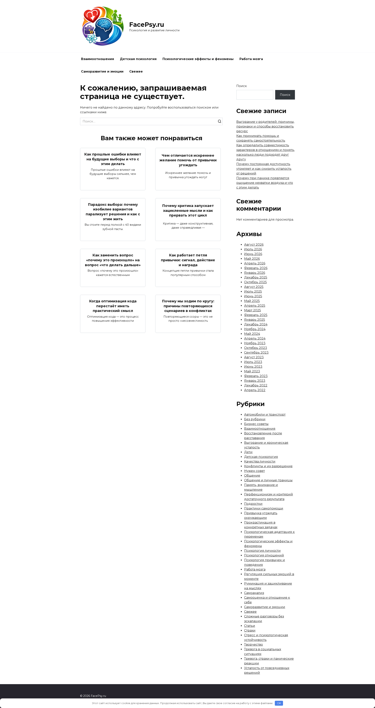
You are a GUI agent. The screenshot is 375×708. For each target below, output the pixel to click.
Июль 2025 (253, 291)
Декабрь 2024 (255, 324)
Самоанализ (254, 593)
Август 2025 (253, 287)
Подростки (253, 504)
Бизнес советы (256, 424)
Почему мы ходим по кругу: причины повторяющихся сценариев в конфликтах (188, 306)
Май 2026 (252, 259)
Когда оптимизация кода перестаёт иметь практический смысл (113, 306)
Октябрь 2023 (255, 348)
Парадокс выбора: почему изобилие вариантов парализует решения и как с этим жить (113, 211)
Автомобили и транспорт (265, 414)
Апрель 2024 (254, 338)
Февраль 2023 (256, 376)
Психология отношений (264, 555)
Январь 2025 (254, 320)
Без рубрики (254, 419)
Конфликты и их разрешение (268, 466)
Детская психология (138, 59)
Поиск (241, 86)
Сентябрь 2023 (256, 352)
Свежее (136, 71)
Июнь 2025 (253, 296)
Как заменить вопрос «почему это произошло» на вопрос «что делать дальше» (113, 260)
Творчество (253, 644)
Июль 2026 (253, 249)
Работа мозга (251, 59)
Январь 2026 (254, 273)
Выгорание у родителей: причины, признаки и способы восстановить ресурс (265, 126)
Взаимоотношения (97, 59)
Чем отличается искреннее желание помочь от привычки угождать (188, 160)
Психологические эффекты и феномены (198, 59)
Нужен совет (254, 471)
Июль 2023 (253, 362)
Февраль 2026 (255, 268)
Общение (252, 475)
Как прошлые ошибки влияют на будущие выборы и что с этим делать (112, 159)
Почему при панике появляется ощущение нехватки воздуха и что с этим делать (264, 182)
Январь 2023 (254, 381)
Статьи (249, 626)
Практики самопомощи (263, 508)
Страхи (249, 630)
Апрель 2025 (254, 305)
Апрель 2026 (254, 263)
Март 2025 (252, 310)
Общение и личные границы (268, 480)
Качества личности (259, 461)
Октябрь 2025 (255, 282)
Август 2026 (253, 244)
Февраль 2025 (255, 315)
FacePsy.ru (146, 24)
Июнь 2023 (253, 366)
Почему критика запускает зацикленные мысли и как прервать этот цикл (188, 210)
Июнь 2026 (253, 254)
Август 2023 (254, 357)
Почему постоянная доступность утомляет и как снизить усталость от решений (263, 168)
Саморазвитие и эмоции (102, 71)
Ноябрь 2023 (254, 343)
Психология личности (262, 551)
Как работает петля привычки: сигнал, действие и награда (188, 260)
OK (279, 703)
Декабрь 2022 (255, 385)
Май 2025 (252, 301)
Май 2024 (252, 334)
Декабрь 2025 (255, 277)
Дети (248, 452)
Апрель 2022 (254, 390)
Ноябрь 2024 (254, 329)
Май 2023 (252, 371)
